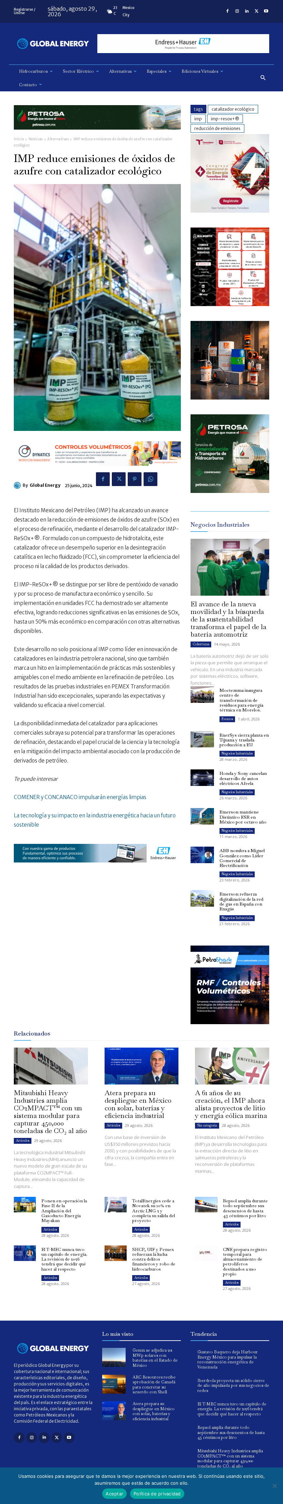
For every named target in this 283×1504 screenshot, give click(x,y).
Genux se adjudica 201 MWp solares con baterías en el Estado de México (155, 1357)
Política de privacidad (157, 1493)
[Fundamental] (183, 43)
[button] (263, 78)
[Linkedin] (247, 11)
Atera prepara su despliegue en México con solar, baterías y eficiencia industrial (138, 1104)
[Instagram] (237, 11)
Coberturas (201, 644)
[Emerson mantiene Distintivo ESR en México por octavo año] (202, 816)
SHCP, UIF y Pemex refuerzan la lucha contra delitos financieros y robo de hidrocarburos (153, 1259)
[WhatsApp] (150, 479)
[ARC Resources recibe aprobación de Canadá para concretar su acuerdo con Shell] (114, 1384)
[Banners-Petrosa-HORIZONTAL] (97, 135)
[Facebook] (227, 11)
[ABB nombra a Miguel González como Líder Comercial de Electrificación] (202, 855)
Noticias (36, 139)
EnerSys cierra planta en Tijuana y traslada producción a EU (244, 740)
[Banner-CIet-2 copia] (230, 211)
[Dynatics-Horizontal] (97, 471)
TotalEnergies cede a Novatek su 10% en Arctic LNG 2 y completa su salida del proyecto (153, 1210)
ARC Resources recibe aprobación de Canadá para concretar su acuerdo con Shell (154, 1384)
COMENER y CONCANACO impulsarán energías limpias (80, 797)
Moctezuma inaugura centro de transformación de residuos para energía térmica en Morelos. (241, 700)
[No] (274, 1485)
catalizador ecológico (233, 109)
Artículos (22, 1140)
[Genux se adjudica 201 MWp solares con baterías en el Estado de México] (114, 1357)
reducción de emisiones (217, 128)
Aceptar (114, 1493)
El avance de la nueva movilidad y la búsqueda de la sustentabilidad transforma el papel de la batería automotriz (228, 619)
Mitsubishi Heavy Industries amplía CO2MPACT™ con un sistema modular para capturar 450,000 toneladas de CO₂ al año (50, 1111)
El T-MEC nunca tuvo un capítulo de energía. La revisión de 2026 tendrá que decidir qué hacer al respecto (64, 1259)
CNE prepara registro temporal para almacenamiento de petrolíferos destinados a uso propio (245, 1261)
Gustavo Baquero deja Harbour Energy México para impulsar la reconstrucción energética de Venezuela (227, 1359)
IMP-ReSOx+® (225, 118)
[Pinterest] (135, 479)
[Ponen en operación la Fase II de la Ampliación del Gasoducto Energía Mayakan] (25, 1204)
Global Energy (45, 485)
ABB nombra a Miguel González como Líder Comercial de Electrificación (242, 858)
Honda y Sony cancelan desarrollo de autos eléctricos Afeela (243, 778)
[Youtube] (266, 11)
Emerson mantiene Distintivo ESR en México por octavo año (242, 817)
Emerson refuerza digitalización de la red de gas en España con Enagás (241, 901)
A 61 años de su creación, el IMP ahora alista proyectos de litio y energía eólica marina (231, 1104)
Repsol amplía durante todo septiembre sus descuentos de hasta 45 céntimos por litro (245, 1208)
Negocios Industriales (237, 753)
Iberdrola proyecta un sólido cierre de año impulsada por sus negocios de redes (233, 1385)
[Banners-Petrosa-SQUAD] (230, 491)
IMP (198, 118)
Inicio (19, 139)
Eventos (227, 719)
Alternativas (58, 139)
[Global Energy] (18, 485)
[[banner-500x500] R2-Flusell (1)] (230, 397)
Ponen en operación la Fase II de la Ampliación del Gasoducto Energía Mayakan (64, 1210)
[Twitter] (256, 11)
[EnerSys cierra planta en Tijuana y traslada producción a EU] (202, 739)
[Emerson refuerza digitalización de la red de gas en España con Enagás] (202, 898)
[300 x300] (230, 304)
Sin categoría (207, 1125)
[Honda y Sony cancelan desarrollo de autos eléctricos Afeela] (202, 777)
